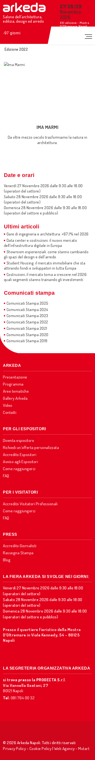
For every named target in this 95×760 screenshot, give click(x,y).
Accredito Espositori (19, 454)
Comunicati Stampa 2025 (27, 303)
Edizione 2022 (16, 49)
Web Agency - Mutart (72, 748)
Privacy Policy (14, 748)
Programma (13, 384)
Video (7, 405)
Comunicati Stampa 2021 (27, 328)
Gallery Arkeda (15, 398)
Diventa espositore (18, 440)
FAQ (6, 475)
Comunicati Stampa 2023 (27, 315)
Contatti (9, 412)
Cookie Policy (40, 748)
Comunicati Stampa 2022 (27, 322)
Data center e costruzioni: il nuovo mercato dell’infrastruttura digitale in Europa (40, 243)
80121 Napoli (25, 688)
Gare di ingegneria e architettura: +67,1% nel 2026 (48, 234)
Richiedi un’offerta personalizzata (31, 447)
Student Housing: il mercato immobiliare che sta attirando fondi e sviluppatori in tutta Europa (45, 266)
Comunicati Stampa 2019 (27, 340)
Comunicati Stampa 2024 (27, 309)
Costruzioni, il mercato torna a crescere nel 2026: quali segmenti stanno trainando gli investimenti (45, 277)
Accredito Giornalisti (20, 545)
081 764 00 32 (23, 697)
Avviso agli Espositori (20, 461)
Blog (6, 559)
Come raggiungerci (19, 468)
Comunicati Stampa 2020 (27, 334)
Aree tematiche (16, 391)
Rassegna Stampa (18, 552)
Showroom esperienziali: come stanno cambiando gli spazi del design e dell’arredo (46, 254)
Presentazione (15, 377)
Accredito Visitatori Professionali (30, 503)
